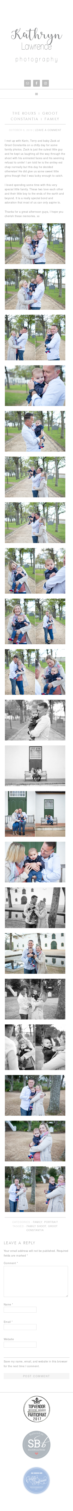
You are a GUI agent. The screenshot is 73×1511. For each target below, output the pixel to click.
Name (8, 1304)
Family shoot (36, 1226)
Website (9, 1339)
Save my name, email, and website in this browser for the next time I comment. (36, 1363)
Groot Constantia (42, 1228)
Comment (11, 1263)
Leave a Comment (48, 130)
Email (8, 1322)
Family (37, 1222)
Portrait (51, 1222)
